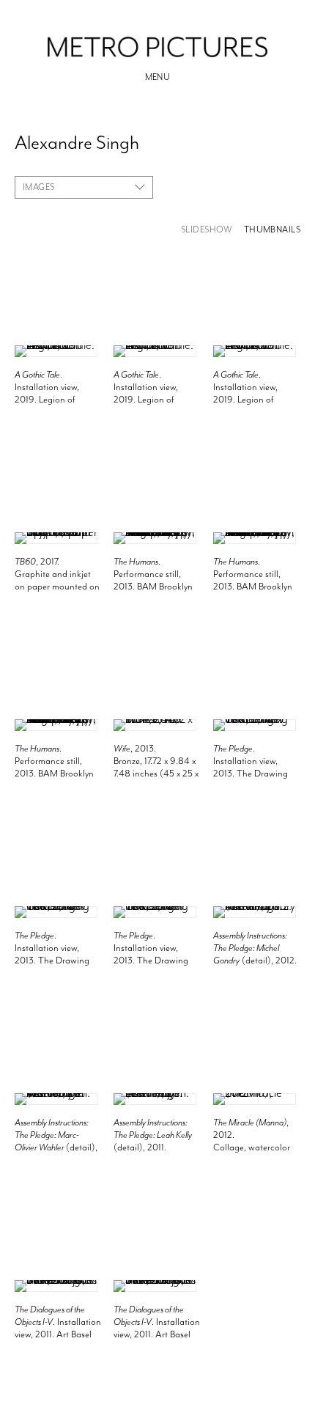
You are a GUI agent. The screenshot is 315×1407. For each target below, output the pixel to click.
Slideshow (207, 229)
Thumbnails (272, 229)
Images (39, 187)
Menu (158, 77)
